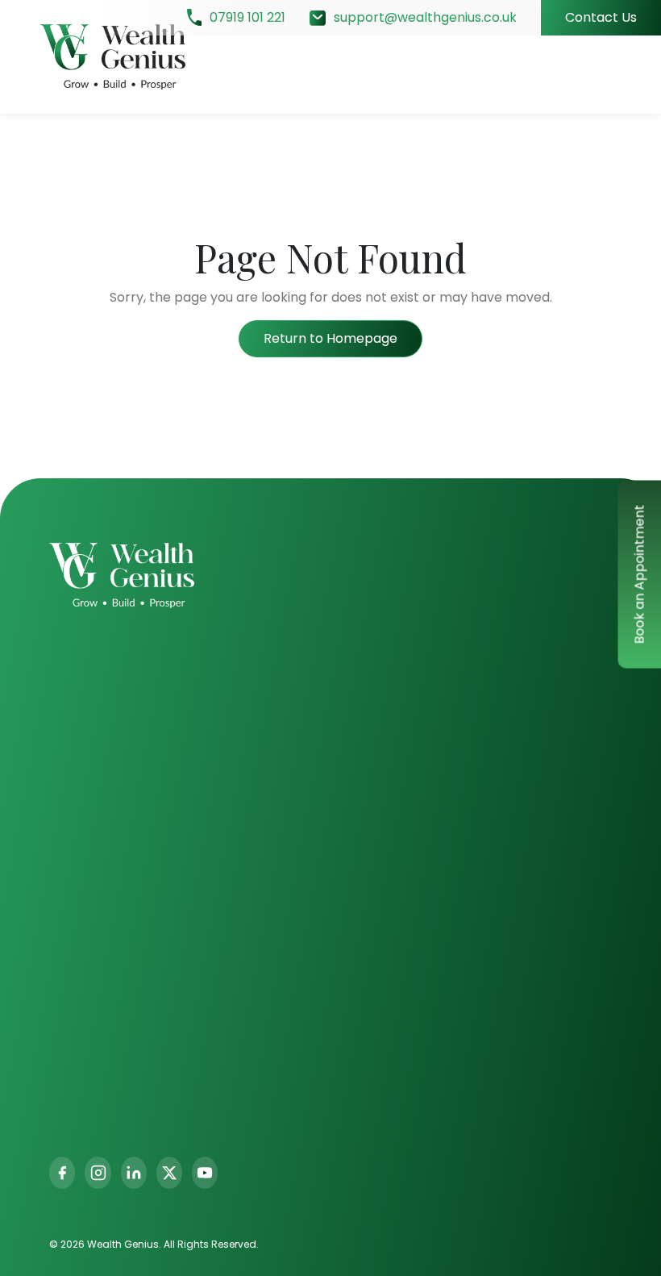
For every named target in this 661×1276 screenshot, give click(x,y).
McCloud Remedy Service (527, 779)
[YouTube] (205, 1173)
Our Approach (387, 703)
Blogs (359, 731)
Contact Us (601, 17)
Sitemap (473, 836)
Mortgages (252, 828)
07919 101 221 (247, 17)
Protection (251, 799)
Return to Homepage (330, 338)
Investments (257, 674)
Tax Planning (257, 856)
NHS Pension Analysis (512, 808)
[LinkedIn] (134, 1173)
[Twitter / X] (169, 1173)
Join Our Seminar (501, 723)
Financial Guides (497, 751)
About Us (370, 674)
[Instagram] (97, 1173)
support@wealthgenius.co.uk (425, 17)
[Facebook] (62, 1173)
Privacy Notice (387, 787)
